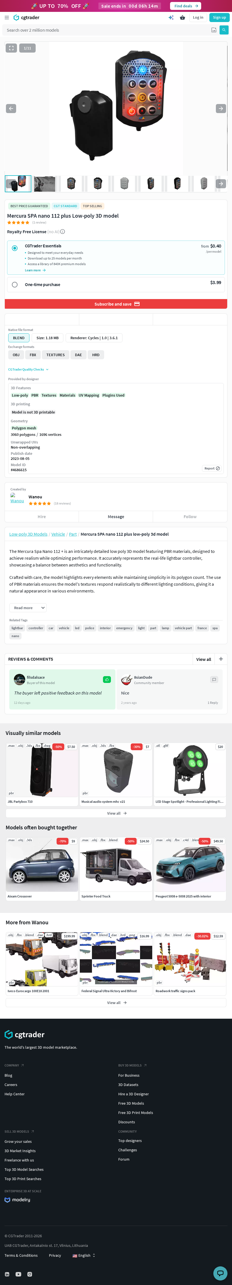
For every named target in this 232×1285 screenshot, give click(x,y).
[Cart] (182, 17)
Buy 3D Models (130, 1065)
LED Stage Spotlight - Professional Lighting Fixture (192, 801)
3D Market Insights (20, 1150)
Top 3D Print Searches (23, 1178)
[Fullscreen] (11, 48)
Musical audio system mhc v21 (103, 801)
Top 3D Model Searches (24, 1169)
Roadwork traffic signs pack (175, 991)
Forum (124, 1159)
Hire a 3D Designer (133, 1093)
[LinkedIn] (7, 1274)
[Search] (224, 29)
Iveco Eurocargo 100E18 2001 (28, 991)
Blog (8, 1075)
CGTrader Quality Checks (26, 369)
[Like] (42, 319)
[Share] (190, 319)
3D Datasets (128, 1084)
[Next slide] (221, 108)
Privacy (55, 1255)
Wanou (35, 496)
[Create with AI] (171, 17)
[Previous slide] (11, 108)
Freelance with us (19, 1160)
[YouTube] (19, 1274)
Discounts (126, 1121)
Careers (11, 1084)
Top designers (130, 1140)
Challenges (127, 1149)
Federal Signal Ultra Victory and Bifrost (109, 991)
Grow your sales (18, 1141)
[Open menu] (6, 17)
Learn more (33, 270)
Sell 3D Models (17, 1131)
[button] (213, 29)
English (81, 1255)
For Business (128, 1075)
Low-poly (20, 395)
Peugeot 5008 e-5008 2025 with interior (183, 896)
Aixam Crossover (20, 896)
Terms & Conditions (21, 1255)
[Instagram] (30, 1274)
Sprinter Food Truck (95, 896)
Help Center (15, 1093)
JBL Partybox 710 (20, 801)
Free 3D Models (131, 1103)
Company (12, 1065)
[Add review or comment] (221, 659)
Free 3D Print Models (135, 1112)
